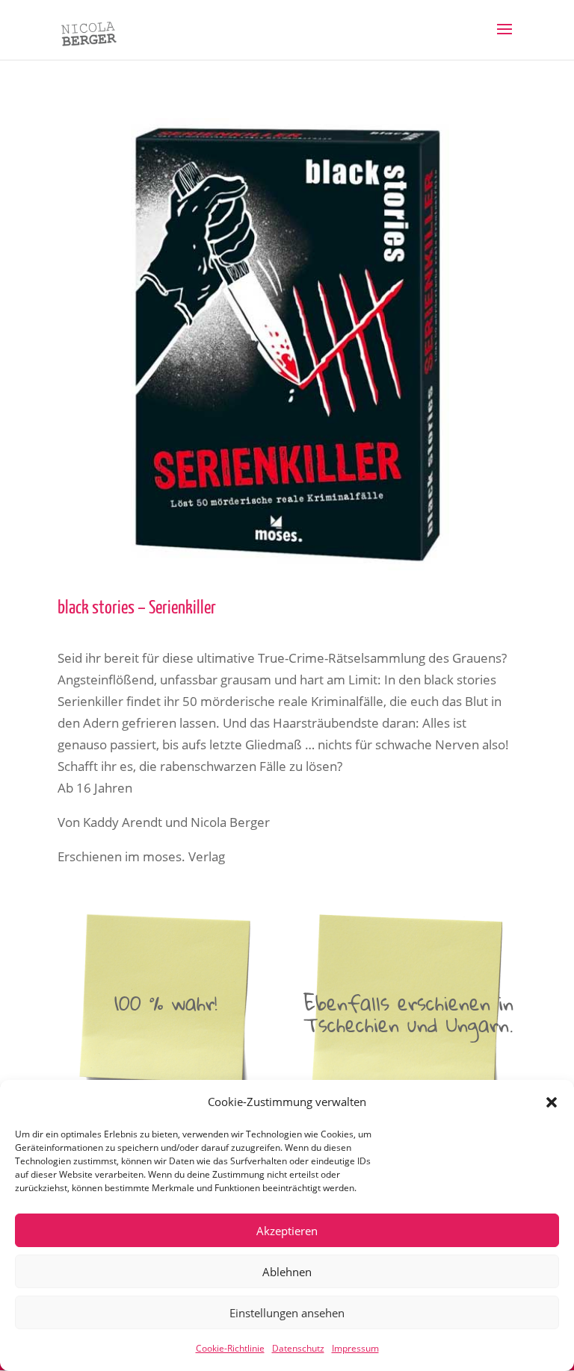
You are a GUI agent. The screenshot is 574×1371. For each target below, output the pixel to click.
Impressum (355, 1348)
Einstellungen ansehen (287, 1312)
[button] (551, 1102)
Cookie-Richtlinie (230, 1348)
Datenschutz (298, 1348)
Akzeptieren (287, 1230)
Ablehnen (287, 1271)
